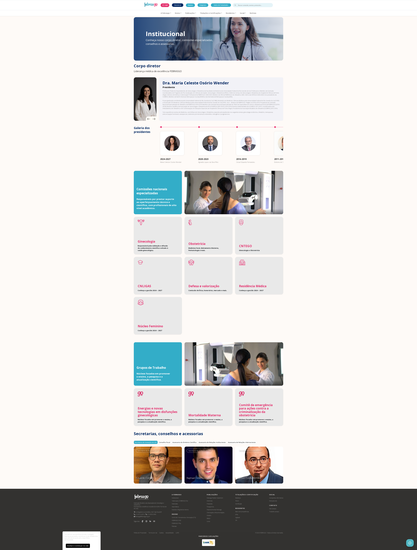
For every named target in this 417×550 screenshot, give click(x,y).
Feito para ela (273, 501)
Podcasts (174, 526)
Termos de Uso (153, 533)
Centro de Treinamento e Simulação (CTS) (184, 517)
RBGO (208, 518)
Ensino (177, 13)
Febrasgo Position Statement (215, 498)
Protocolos (209, 504)
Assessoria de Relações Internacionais (242, 442)
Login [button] (166, 5)
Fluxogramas (210, 507)
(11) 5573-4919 (139, 514)
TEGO (237, 501)
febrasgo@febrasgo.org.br (142, 516)
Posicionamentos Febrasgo (214, 510)
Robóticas (238, 498)
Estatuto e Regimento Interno (180, 510)
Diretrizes (210, 501)
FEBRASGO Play (176, 523)
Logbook (237, 517)
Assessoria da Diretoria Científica (184, 442)
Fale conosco (272, 509)
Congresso (203, 5)
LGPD (177, 533)
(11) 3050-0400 (151, 514)
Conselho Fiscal (164, 442)
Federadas (175, 504)
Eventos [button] (190, 5)
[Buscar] (235, 5)
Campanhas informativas (276, 498)
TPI (236, 520)
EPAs (236, 514)
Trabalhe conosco (274, 512)
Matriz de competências (242, 512)
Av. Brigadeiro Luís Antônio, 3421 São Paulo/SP (148, 512)
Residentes (230, 13)
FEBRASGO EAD (176, 520)
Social (242, 13)
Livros (208, 521)
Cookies (161, 533)
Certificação (238, 504)
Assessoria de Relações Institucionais (212, 442)
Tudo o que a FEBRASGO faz (180, 501)
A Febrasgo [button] (165, 13)
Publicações (190, 13)
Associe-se (177, 5)
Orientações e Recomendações (215, 513)
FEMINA (209, 515)
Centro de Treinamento (221, 5)
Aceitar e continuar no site (78, 546)
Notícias (253, 13)
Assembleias (175, 507)
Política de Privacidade (140, 533)
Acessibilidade (170, 533)
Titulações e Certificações (210, 13)
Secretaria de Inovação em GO (146, 442)
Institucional (175, 498)
